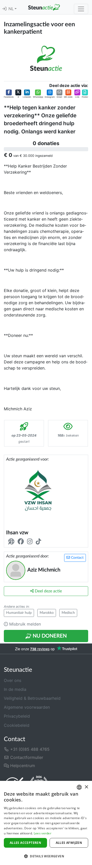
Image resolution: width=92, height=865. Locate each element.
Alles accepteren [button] (25, 843)
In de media (15, 689)
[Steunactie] (44, 7)
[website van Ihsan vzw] (12, 541)
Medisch (68, 613)
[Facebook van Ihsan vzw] (22, 541)
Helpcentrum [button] (22, 765)
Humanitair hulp (19, 613)
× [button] (86, 787)
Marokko (47, 613)
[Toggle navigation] (81, 9)
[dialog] (46, 823)
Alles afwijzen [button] (69, 843)
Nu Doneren (49, 636)
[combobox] (79, 787)
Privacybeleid (17, 716)
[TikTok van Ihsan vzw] (39, 541)
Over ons (12, 680)
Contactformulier (26, 757)
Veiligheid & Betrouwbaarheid (32, 698)
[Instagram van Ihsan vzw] (30, 541)
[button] (9, 93)
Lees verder (42, 833)
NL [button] (11, 9)
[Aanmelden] (4, 9)
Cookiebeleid (16, 725)
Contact (77, 557)
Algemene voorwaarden (27, 707)
